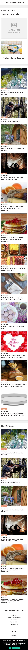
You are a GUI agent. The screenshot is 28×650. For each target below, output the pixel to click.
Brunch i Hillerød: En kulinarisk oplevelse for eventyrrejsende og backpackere (13, 356)
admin (13, 10)
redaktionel (4, 202)
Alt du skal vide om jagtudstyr (10, 121)
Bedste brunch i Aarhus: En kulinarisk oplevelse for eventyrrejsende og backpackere (12, 239)
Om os (14, 637)
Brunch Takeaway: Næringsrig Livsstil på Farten (13, 327)
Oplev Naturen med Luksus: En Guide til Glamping (13, 149)
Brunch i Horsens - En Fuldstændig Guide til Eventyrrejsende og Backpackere (13, 385)
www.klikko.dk (15, 624)
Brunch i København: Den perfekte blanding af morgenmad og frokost (12, 298)
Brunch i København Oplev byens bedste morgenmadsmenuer (13, 269)
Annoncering (14, 635)
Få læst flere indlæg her (14, 58)
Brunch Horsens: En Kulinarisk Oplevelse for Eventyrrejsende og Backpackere (13, 414)
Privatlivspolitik (16, 648)
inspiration (4, 88)
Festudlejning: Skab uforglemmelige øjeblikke (12, 93)
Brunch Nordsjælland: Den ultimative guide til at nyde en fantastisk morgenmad (12, 208)
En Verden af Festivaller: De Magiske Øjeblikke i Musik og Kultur (12, 178)
